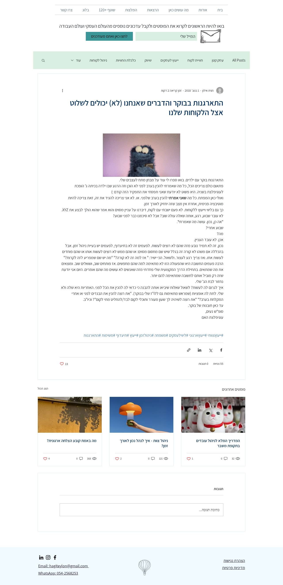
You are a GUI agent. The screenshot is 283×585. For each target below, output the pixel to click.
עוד (78, 60)
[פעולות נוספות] (62, 90)
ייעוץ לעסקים (170, 60)
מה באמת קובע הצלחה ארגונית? (71, 440)
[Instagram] (48, 557)
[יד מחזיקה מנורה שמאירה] (142, 415)
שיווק (148, 60)
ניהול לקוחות (98, 60)
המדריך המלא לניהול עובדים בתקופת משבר (218, 443)
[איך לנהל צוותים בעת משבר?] (213, 415)
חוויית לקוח (195, 60)
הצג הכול (43, 388)
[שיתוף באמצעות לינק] (189, 350)
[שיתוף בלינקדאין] (199, 350)
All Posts (238, 60)
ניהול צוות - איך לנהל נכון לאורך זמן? (144, 443)
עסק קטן (218, 60)
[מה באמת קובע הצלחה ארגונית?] (70, 415)
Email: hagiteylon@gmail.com (63, 565)
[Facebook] (55, 557)
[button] (43, 60)
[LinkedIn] (41, 557)
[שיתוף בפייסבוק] (221, 350)
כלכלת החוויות (126, 60)
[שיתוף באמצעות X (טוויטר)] (210, 350)
